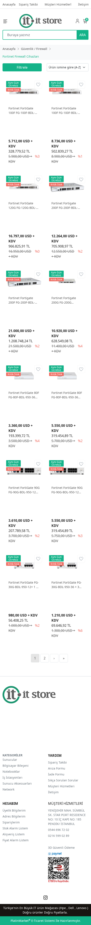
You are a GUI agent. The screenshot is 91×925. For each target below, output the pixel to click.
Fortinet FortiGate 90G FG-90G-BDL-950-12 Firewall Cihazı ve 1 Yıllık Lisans (24, 490)
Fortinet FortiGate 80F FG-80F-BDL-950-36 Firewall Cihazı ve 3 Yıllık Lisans (66, 395)
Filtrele (22, 67)
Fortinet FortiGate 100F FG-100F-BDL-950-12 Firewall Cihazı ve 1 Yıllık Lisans (23, 110)
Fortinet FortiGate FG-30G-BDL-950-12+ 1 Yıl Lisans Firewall (24, 584)
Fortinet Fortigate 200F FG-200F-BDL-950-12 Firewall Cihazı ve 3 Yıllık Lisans (23, 300)
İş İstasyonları (12, 777)
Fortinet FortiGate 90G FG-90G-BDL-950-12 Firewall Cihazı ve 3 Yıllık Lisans (67, 490)
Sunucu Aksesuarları (17, 783)
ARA (82, 35)
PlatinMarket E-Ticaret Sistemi (33, 921)
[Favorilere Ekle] (38, 84)
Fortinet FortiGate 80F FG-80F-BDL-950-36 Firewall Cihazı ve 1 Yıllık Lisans (23, 395)
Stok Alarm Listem (15, 828)
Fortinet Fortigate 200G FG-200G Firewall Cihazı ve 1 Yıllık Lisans (65, 300)
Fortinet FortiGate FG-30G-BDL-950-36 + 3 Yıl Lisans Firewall (66, 584)
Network (8, 789)
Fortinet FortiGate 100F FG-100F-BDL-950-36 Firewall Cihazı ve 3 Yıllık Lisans (66, 110)
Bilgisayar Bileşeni (16, 766)
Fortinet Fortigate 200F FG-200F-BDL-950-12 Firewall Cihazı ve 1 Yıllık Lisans (66, 205)
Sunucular (10, 760)
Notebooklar (11, 771)
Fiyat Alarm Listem (16, 840)
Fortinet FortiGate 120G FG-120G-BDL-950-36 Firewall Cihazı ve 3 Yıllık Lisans (23, 205)
